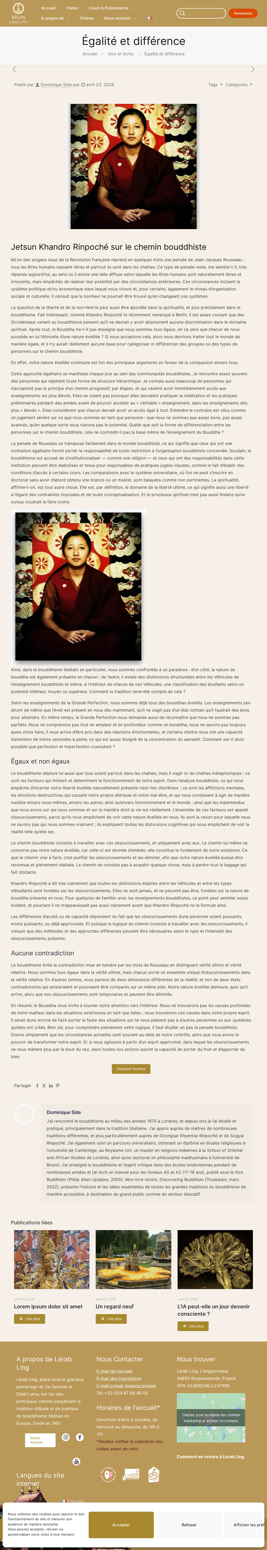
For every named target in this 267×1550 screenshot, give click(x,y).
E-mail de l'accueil (114, 1371)
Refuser (189, 1524)
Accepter (121, 1524)
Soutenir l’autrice (131, 1068)
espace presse (140, 1385)
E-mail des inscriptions (118, 1378)
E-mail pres (109, 1385)
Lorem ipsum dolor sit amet (48, 1306)
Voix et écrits (121, 53)
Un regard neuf (115, 1306)
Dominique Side (56, 84)
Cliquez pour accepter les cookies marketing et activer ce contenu (211, 1417)
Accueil (90, 53)
